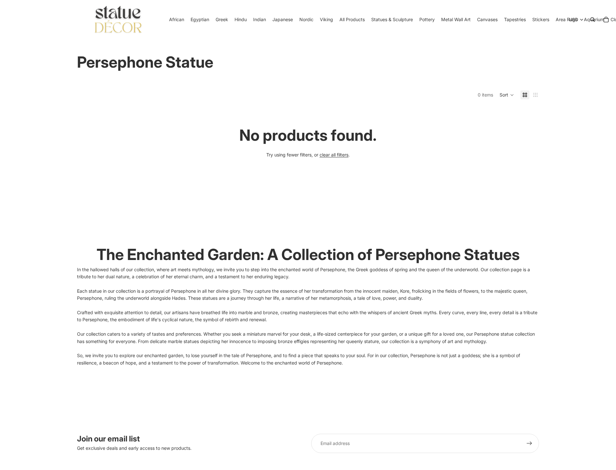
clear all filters (334, 154)
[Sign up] (529, 443)
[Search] (593, 20)
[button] (507, 95)
